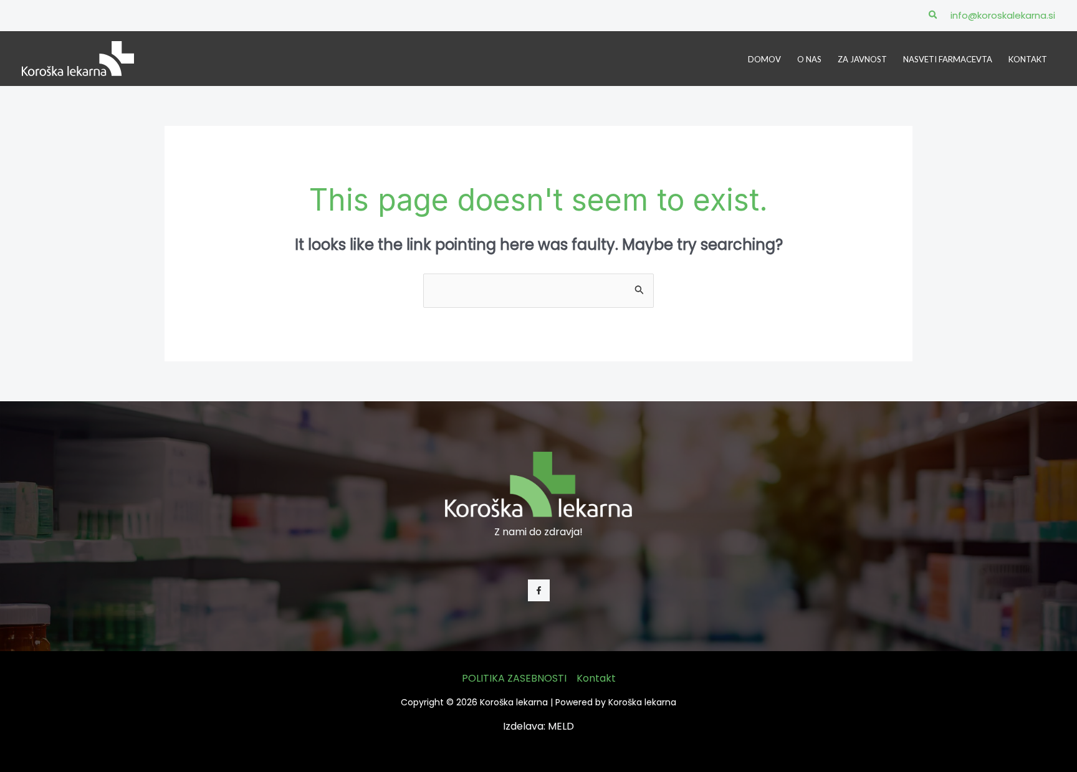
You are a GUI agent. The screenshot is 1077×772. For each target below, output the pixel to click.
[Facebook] (539, 590)
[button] (934, 15)
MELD (561, 726)
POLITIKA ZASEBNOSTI (514, 678)
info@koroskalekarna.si (1002, 15)
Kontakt (596, 678)
